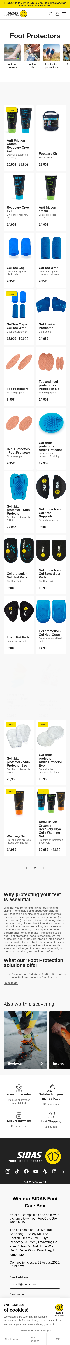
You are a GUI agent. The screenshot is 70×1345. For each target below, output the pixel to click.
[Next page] (43, 868)
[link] (57, 14)
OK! (58, 1339)
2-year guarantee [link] (19, 1094)
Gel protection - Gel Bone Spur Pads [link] (50, 574)
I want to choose (35, 1339)
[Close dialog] (66, 1187)
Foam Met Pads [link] (18, 637)
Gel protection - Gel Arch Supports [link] (50, 513)
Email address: (19, 1277)
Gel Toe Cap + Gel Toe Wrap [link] (17, 326)
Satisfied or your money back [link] (51, 1096)
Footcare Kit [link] (48, 153)
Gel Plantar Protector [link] (47, 326)
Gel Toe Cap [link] (16, 268)
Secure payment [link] (19, 1120)
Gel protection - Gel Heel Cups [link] (50, 632)
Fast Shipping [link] (51, 1121)
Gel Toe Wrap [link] (49, 268)
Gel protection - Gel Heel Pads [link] (18, 575)
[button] (51, 14)
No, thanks (11, 1339)
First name (17, 1294)
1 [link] (26, 868)
